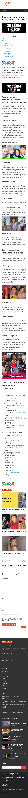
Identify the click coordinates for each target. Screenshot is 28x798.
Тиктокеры (4, 14)
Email (3, 604)
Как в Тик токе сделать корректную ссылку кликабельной (16, 738)
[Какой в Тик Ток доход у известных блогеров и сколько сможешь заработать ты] (6, 744)
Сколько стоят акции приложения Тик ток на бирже (18, 722)
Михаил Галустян (8, 56)
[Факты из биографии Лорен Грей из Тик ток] (14, 551)
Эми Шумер (7, 46)
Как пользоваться (6, 676)
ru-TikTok (8, 3)
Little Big (6, 51)
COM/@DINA (18, 447)
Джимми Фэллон (8, 45)
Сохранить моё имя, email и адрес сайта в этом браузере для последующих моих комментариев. (13, 619)
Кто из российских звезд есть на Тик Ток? (11, 50)
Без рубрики (5, 671)
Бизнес (3, 674)
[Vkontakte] (10, 63)
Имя (3, 598)
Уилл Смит (7, 48)
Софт (3, 685)
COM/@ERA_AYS (19, 453)
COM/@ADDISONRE (20, 405)
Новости (4, 678)
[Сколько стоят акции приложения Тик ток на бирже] (6, 722)
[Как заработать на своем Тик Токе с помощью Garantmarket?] (6, 753)
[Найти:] (14, 627)
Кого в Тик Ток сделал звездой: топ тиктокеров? (13, 58)
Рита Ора (7, 43)
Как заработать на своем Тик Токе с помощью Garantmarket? (18, 755)
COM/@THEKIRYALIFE (13, 440)
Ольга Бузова (8, 54)
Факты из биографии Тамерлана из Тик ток (13, 509)
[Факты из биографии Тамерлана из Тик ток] (14, 507)
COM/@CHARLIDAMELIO (14, 398)
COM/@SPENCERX (20, 425)
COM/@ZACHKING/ (20, 412)
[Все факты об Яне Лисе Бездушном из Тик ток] (14, 529)
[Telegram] (3, 63)
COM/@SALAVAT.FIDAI (13, 472)
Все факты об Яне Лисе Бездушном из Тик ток (14, 531)
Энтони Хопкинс (8, 42)
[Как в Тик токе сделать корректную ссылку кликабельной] (6, 736)
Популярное (5, 681)
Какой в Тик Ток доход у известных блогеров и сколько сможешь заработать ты (18, 746)
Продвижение (5, 683)
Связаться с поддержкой (13, 652)
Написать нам (7, 792)
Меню (5, 10)
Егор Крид (7, 53)
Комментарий (5, 581)
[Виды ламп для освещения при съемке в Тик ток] (6, 729)
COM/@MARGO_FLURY (13, 464)
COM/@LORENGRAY (20, 418)
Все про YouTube (5, 794)
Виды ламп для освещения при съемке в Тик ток (18, 730)
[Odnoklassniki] (13, 63)
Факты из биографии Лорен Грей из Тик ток (13, 553)
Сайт (3, 610)
